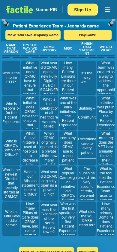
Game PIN (47, 9)
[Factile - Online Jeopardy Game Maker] (19, 9)
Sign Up (82, 9)
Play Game (87, 34)
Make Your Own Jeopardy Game (33, 34)
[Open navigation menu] (107, 9)
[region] (58, 131)
